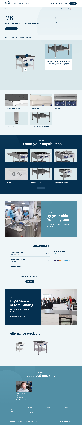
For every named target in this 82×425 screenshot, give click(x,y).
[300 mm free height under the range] (25, 69)
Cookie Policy (12, 421)
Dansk (61, 421)
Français (70, 421)
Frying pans (31, 412)
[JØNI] (7, 3)
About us (52, 3)
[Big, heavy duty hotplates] (27, 55)
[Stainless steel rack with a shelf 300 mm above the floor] (27, 64)
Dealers (66, 410)
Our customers (59, 3)
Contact (73, 3)
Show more (41, 188)
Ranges (6, 8)
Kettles (29, 410)
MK (6, 37)
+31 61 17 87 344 (22, 399)
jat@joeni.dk (21, 397)
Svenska (66, 421)
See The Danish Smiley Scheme (30, 421)
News (66, 3)
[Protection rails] (17, 57)
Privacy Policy (19, 421)
